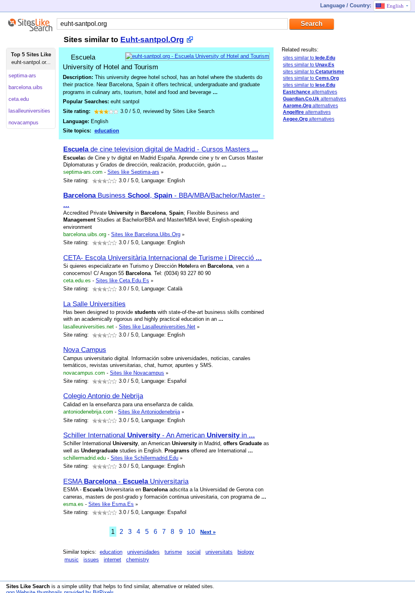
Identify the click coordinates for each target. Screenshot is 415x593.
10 (191, 531)
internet (112, 560)
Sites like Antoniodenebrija (149, 412)
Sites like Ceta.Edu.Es (122, 280)
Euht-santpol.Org (152, 39)
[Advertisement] (314, 256)
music (71, 560)
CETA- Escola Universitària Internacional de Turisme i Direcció (162, 258)
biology (245, 552)
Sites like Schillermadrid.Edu (144, 458)
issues (91, 560)
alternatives (310, 92)
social (194, 552)
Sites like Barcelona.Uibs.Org (145, 234)
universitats (219, 552)
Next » (208, 532)
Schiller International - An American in (159, 435)
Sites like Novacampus (137, 373)
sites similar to (309, 58)
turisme (173, 552)
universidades (143, 552)
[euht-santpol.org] (197, 56)
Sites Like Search (28, 586)
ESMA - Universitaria (125, 481)
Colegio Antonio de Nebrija (103, 396)
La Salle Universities (94, 304)
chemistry (137, 560)
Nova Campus (84, 350)
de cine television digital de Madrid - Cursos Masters (160, 149)
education (106, 131)
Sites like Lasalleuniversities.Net (157, 327)
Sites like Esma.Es (111, 504)
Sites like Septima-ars (133, 172)
